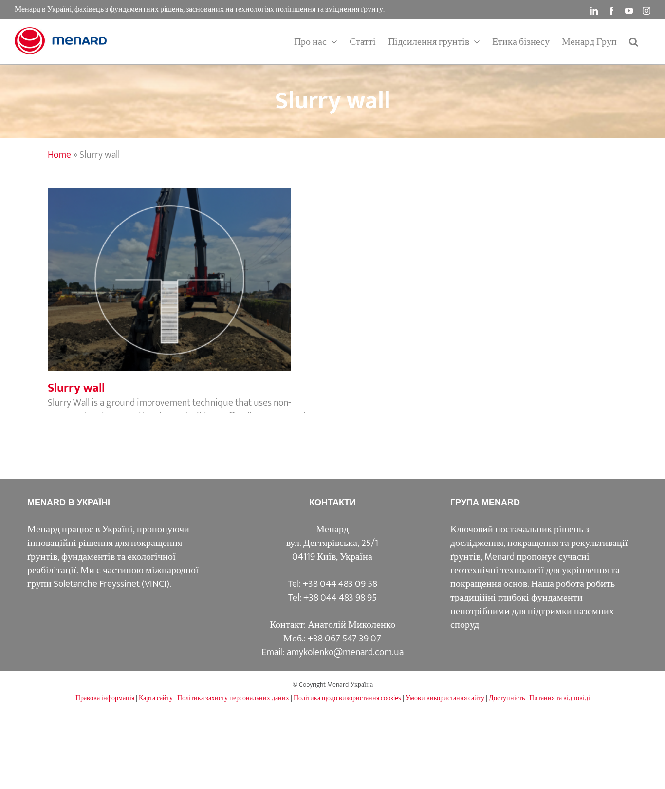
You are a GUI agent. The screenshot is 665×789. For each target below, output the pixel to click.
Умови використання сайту (445, 698)
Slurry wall (186, 270)
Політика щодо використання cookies (347, 698)
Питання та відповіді (559, 698)
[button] (633, 42)
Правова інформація (104, 698)
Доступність (507, 698)
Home (59, 155)
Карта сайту (156, 698)
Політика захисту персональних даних (233, 698)
